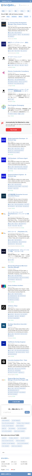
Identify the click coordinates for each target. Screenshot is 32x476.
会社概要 (3, 461)
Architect (4, 438)
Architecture (19, 166)
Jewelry (11, 335)
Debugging (18, 184)
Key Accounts (24, 81)
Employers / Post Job (6, 1)
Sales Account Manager (22, 443)
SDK (10, 225)
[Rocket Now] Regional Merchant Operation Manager (17, 266)
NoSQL (11, 188)
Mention (11, 83)
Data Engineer (12, 428)
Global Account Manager (8, 425)
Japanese (12, 36)
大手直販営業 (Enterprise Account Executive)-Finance (18, 195)
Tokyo (8, 16)
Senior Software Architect (15, 285)
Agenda (18, 370)
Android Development (14, 152)
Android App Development (15, 186)
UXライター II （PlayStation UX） (18, 231)
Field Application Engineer (8, 423)
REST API (11, 150)
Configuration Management (22, 350)
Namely (23, 316)
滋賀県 (12, 107)
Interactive (23, 223)
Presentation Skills (14, 297)
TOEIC (17, 65)
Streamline (12, 279)
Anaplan (9, 197)
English (3, 469)
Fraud (27, 204)
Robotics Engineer (20, 440)
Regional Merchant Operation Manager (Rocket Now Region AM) (18, 379)
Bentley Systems (11, 362)
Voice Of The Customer (22, 314)
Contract (12, 79)
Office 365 (12, 370)
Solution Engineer (22, 428)
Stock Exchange (24, 277)
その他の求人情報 (16, 401)
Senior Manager (5, 420)
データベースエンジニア (15, 57)
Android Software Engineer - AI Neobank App (17, 175)
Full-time (11, 32)
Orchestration (13, 354)
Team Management (21, 79)
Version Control (21, 352)
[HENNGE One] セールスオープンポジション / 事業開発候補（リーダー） (18, 90)
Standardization (13, 295)
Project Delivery (13, 372)
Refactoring (19, 293)
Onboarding (26, 34)
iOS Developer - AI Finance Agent (18, 158)
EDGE (26, 166)
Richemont (10, 327)
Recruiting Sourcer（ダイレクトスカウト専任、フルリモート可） (18, 250)
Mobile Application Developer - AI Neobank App (17, 139)
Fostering (19, 206)
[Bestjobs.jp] (9, 5)
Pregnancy (18, 240)
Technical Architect (13, 438)
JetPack (18, 148)
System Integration (14, 277)
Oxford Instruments (12, 44)
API (27, 65)
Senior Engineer (20, 425)
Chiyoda (26, 16)
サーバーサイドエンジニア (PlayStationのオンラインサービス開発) (18, 213)
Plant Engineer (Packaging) (16, 105)
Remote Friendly (13, 113)
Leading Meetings (20, 83)
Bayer (9, 107)
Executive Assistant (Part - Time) (17, 360)
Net (20, 34)
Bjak (9, 142)
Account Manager (16, 420)
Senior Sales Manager (17, 446)
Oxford (17, 50)
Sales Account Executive (7, 440)
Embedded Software (14, 299)
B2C (17, 223)
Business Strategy (14, 81)
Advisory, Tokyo (12, 306)
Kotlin (16, 188)
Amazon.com (10, 26)
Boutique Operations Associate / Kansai (17, 324)
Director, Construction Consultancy (18, 71)
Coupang (10, 269)
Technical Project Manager (23, 423)
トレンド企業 (14, 463)
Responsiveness (19, 150)
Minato (20, 16)
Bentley (22, 372)
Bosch (9, 287)
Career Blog (3, 466)
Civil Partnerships (14, 241)
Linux (22, 65)
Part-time (12, 368)
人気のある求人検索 (5, 463)
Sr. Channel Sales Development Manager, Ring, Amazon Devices (17, 23)
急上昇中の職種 (24, 463)
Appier (9, 343)
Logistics (24, 50)
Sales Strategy (13, 34)
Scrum (15, 225)
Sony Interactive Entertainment (14, 217)
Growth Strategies (14, 392)
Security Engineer (25, 438)
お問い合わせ (14, 461)
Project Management (14, 318)
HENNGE (10, 58)
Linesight (10, 73)
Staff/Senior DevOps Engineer (17, 342)
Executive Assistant (20, 368)
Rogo (9, 307)
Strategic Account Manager (8, 443)
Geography (18, 32)
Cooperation (22, 295)
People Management (20, 388)
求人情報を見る (24, 461)
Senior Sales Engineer (19, 431)
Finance (11, 168)
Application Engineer (7, 431)
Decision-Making (19, 204)
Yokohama (14, 16)
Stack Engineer (5, 446)
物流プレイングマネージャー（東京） (18, 42)
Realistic (19, 279)
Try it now (13, 130)
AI (28, 352)
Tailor (9, 253)
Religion (19, 243)
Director (4, 428)
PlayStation (23, 241)
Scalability (12, 352)
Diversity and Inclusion (21, 333)
